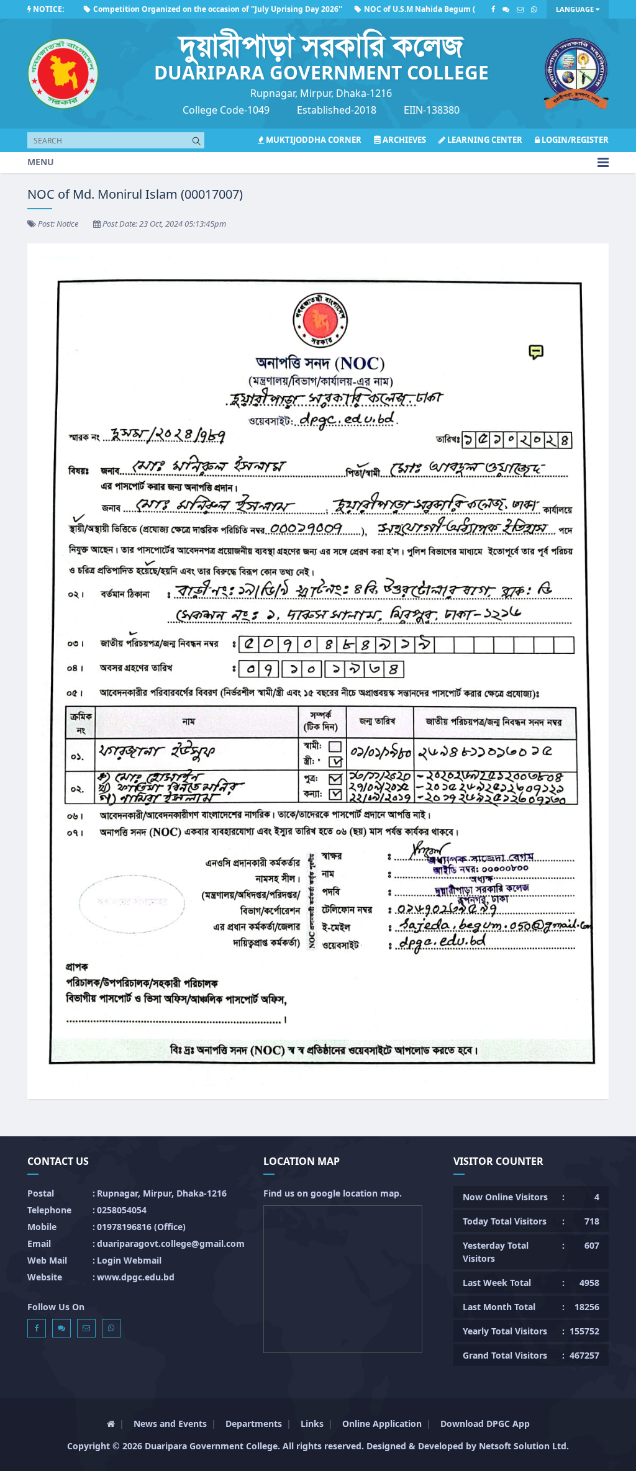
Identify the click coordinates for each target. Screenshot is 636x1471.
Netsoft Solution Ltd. (524, 1446)
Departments (253, 1423)
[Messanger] (505, 9)
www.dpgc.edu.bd (136, 1277)
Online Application (382, 1423)
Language (576, 9)
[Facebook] (493, 9)
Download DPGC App (485, 1423)
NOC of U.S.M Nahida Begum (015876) (399, 9)
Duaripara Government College (211, 1446)
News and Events (170, 1423)
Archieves (403, 139)
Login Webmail (129, 1260)
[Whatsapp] (534, 9)
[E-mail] (520, 9)
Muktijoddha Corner (312, 139)
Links (312, 1423)
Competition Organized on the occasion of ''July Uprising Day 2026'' (182, 9)
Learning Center (483, 139)
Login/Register (574, 139)
